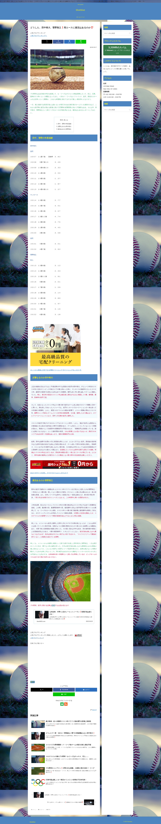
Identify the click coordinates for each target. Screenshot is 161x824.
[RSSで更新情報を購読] (66, 704)
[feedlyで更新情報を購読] (62, 704)
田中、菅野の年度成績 (64, 123)
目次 (61, 120)
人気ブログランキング (37, 638)
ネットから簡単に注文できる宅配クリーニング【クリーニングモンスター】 (56, 370)
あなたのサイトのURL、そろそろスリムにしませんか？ (49, 473)
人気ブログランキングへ (38, 36)
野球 (33, 681)
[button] (129, 33)
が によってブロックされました (117, 51)
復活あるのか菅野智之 (64, 129)
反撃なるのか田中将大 (64, 126)
